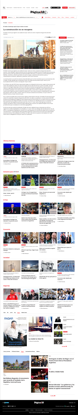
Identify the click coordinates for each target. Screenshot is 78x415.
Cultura (36, 7)
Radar (18, 312)
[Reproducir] (51, 7)
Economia (10, 22)
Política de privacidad (38, 410)
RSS (74, 402)
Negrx (22, 351)
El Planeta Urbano (15, 351)
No (7, 312)
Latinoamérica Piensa (30, 351)
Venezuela (54, 17)
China (59, 17)
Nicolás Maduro (48, 17)
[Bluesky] (12, 406)
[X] (11, 406)
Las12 (11, 312)
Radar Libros (24, 312)
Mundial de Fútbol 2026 (18, 7)
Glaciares (67, 17)
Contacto (31, 410)
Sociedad (32, 7)
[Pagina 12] (39, 12)
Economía (28, 7)
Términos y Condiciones (48, 410)
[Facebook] (8, 406)
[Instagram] (9, 406)
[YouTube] (13, 406)
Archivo (27, 410)
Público (38, 351)
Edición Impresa (9, 7)
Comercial (71, 402)
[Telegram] (15, 406)
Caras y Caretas (6, 351)
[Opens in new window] (67, 406)
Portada (5, 22)
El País (24, 7)
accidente (72, 17)
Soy (15, 312)
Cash (4, 312)
